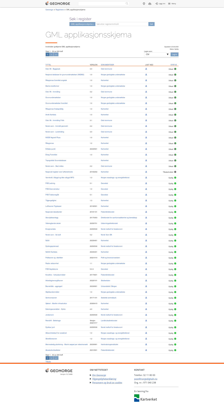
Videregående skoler (53, 223)
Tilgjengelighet (51, 200)
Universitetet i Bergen (109, 286)
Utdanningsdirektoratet (109, 223)
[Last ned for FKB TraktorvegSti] (146, 194)
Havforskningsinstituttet (109, 344)
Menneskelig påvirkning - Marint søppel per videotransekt (67, 344)
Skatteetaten (105, 280)
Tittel (48, 65)
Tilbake (48, 361)
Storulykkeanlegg (52, 217)
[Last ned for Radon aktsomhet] (146, 263)
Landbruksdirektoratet (109, 320)
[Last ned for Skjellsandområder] (146, 292)
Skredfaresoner (51, 338)
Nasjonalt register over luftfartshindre (59, 172)
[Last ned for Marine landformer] (146, 86)
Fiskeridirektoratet (107, 212)
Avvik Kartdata (51, 114)
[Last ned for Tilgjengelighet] (146, 200)
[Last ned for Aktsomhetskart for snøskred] (146, 333)
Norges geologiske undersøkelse (113, 74)
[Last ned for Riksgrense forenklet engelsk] (146, 80)
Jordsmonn (50, 315)
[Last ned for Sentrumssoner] (146, 297)
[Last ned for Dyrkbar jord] (146, 327)
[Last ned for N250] (146, 240)
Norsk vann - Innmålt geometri (57, 126)
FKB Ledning (50, 183)
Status (174, 65)
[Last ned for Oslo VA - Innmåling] (146, 91)
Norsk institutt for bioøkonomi (111, 229)
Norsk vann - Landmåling (55, 132)
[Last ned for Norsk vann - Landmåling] (146, 132)
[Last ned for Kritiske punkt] (146, 149)
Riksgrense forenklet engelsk (56, 80)
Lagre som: (148, 51)
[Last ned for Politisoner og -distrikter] (146, 257)
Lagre (174, 54)
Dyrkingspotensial (52, 246)
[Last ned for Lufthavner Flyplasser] (146, 206)
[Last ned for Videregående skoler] (146, 223)
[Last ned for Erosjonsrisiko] (146, 229)
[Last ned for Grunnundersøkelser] (146, 97)
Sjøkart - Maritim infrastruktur (56, 303)
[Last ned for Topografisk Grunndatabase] (146, 160)
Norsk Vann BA (106, 235)
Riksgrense (50, 143)
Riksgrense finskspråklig (54, 109)
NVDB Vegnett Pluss (53, 137)
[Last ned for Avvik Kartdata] (146, 114)
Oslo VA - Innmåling (53, 91)
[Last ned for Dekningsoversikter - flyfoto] (146, 309)
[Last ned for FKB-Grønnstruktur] (146, 189)
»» (56, 54)
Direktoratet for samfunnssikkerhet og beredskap (119, 217)
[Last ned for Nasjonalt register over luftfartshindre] (146, 172)
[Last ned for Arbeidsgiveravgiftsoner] (146, 280)
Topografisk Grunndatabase (56, 160)
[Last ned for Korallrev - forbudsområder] (146, 275)
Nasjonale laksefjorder (54, 212)
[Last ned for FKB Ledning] (146, 183)
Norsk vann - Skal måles (54, 166)
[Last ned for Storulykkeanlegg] (146, 217)
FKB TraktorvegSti (52, 194)
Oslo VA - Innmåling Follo (55, 120)
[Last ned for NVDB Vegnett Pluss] (146, 137)
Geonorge (49, 10)
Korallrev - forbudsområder (55, 275)
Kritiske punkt (50, 149)
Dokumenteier (107, 65)
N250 (47, 240)
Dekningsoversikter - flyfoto (56, 309)
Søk (151, 24)
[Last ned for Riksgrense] (146, 143)
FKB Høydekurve (52, 269)
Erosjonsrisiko (51, 229)
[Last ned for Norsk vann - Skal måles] (146, 166)
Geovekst (104, 183)
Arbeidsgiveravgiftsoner (54, 280)
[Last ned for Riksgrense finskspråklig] (146, 109)
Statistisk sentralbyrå (108, 297)
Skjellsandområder (52, 292)
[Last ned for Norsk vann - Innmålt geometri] (146, 126)
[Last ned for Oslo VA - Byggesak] (146, 69)
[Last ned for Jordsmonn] (146, 315)
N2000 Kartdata (51, 252)
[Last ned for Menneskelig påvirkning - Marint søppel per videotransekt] (146, 344)
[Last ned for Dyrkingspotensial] (146, 246)
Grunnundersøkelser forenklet (57, 103)
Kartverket (104, 80)
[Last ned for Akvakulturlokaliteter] (146, 350)
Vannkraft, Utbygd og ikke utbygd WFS (60, 177)
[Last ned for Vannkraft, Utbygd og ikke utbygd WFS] (146, 177)
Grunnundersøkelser (53, 97)
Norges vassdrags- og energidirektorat (115, 177)
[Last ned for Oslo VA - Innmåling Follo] (146, 120)
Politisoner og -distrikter (54, 257)
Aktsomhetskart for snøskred (56, 333)
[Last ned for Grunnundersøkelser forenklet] (146, 103)
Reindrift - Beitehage (53, 320)
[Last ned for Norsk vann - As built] (146, 235)
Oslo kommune (106, 69)
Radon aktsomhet (52, 263)
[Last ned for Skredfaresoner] (146, 338)
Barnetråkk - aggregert (54, 286)
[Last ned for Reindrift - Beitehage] (146, 320)
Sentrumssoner (51, 297)
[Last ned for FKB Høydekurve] (146, 269)
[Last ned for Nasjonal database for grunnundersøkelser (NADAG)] (146, 74)
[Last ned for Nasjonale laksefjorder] (146, 212)
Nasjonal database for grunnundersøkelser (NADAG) (65, 74)
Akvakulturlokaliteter (53, 350)
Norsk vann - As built (53, 235)
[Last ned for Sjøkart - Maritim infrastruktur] (146, 303)
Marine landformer (52, 86)
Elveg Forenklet (51, 154)
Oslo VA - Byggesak (53, 69)
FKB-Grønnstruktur (53, 189)
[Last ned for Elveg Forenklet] (146, 154)
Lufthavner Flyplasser (53, 206)
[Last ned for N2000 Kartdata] (146, 252)
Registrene (60, 10)
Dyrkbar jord (50, 327)
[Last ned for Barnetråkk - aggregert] (146, 286)
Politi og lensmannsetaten (110, 257)
